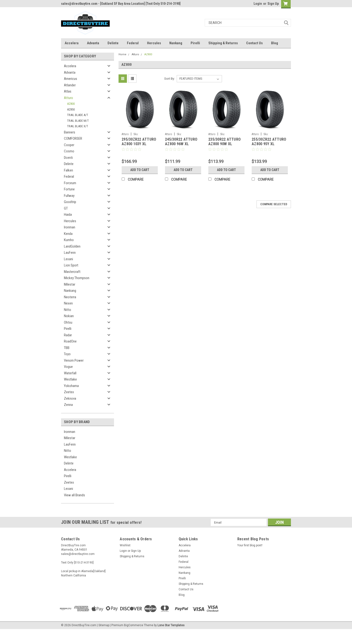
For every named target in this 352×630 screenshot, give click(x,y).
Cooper (69, 145)
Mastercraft (72, 272)
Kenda (68, 234)
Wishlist (125, 545)
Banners (69, 132)
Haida (68, 214)
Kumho (69, 240)
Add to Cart (139, 170)
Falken (68, 170)
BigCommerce (133, 625)
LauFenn (70, 252)
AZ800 (71, 103)
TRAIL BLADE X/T (77, 126)
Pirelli (195, 43)
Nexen (68, 303)
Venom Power (74, 360)
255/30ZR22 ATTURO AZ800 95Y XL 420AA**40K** (269, 144)
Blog (274, 43)
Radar (68, 335)
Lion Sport (71, 265)
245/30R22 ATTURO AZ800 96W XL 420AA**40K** (181, 144)
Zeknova (70, 398)
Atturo (68, 98)
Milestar (69, 284)
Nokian (69, 316)
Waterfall (70, 373)
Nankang (175, 43)
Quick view (140, 127)
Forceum (70, 183)
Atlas (67, 91)
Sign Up (273, 4)
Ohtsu (68, 322)
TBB (66, 348)
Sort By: (169, 78)
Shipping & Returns (223, 43)
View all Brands (74, 495)
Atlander (70, 85)
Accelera (72, 43)
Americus (70, 79)
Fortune (69, 189)
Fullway (69, 195)
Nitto (67, 310)
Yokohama (71, 386)
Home (122, 54)
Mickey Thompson (76, 278)
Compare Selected (273, 204)
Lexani (68, 259)
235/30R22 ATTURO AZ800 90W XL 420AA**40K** (224, 144)
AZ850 (71, 109)
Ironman (69, 227)
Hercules (154, 43)
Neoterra (70, 297)
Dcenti (68, 157)
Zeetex (69, 392)
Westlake (70, 379)
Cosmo (69, 151)
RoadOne (70, 341)
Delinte (113, 43)
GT (66, 208)
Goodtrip (70, 202)
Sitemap (103, 625)
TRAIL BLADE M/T (78, 120)
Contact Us (254, 43)
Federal (133, 43)
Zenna (68, 405)
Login (258, 4)
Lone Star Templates (171, 625)
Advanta (93, 43)
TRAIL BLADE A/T (77, 115)
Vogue (68, 367)
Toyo (67, 354)
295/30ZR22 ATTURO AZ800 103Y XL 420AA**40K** (139, 144)
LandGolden (72, 246)
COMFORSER (73, 138)
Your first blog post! (249, 545)
